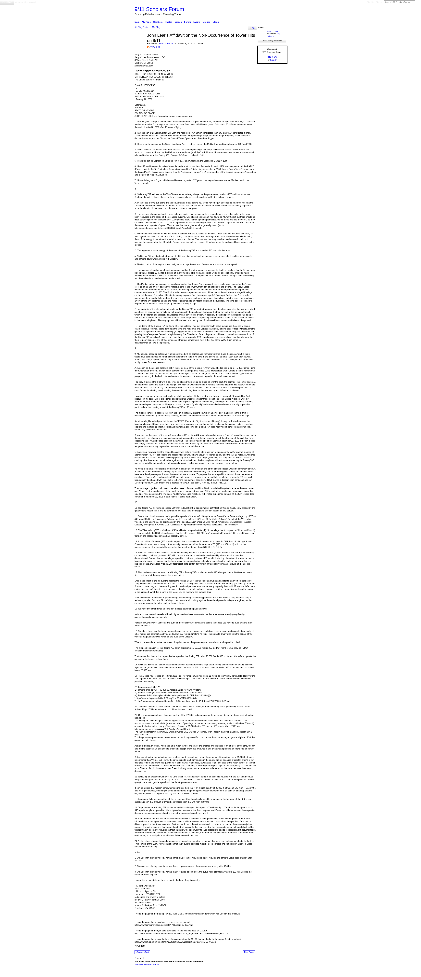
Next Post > (249, 952)
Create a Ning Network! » (272, 41)
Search (418, 2)
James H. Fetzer (165, 43)
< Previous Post (142, 952)
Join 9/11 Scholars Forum (147, 964)
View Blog (155, 47)
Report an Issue (263, 973)
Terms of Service (280, 973)
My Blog (156, 27)
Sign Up (370, 2)
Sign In (379, 2)
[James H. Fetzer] (140, 42)
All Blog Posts (141, 27)
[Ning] (7, 2)
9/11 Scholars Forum (159, 9)
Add (254, 28)
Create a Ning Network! (26, 2)
